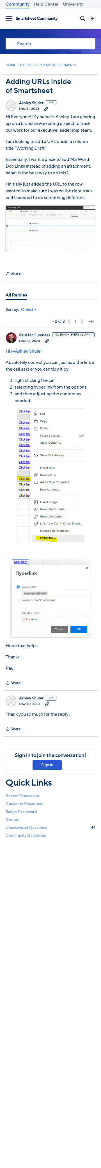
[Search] (83, 18)
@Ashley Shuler (26, 351)
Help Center (46, 4)
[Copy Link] (46, 108)
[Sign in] (93, 18)
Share (13, 274)
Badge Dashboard (21, 812)
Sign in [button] (47, 765)
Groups (12, 819)
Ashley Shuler (31, 103)
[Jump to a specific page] (90, 321)
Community (17, 4)
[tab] (16, 295)
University (73, 4)
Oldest (27, 309)
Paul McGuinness (34, 335)
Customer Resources (24, 803)
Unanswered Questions (50, 827)
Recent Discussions (23, 796)
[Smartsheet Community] (37, 18)
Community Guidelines (26, 835)
